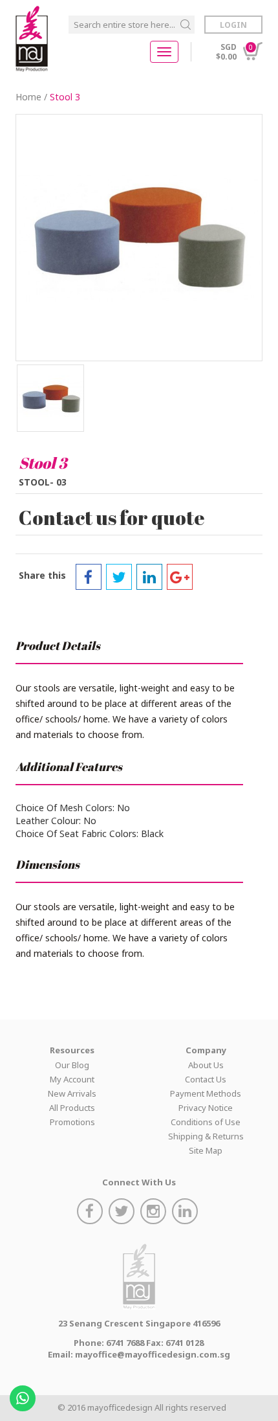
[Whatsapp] (24, 1394)
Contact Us (205, 1079)
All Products (72, 1107)
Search (185, 24)
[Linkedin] (149, 577)
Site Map (205, 1150)
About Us (206, 1065)
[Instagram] (154, 1213)
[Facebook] (89, 577)
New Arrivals (72, 1093)
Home (28, 97)
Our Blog (72, 1065)
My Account (72, 1079)
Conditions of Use (206, 1122)
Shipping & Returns (206, 1136)
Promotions (72, 1122)
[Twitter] (119, 577)
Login (233, 24)
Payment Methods (205, 1093)
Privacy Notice (205, 1107)
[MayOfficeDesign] (32, 39)
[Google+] (180, 577)
